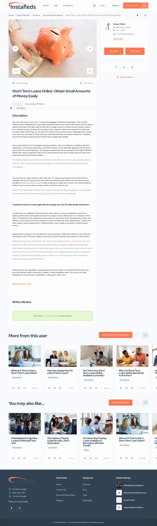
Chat (115, 51)
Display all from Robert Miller (116, 335)
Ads (56, 5)
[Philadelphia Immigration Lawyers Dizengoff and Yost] (119, 485)
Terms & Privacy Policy (65, 495)
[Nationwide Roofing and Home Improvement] (119, 492)
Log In (102, 5)
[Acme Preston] (119, 500)
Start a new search (120, 402)
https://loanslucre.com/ (21, 284)
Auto (85, 489)
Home (46, 5)
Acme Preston (129, 500)
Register (115, 5)
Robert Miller (119, 24)
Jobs (85, 495)
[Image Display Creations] (119, 507)
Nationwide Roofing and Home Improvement (136, 493)
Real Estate (87, 500)
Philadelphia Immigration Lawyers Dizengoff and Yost (135, 485)
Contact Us (68, 5)
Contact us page (19, 489)
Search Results (23, 15)
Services (36, 15)
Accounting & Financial (52, 15)
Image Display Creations (133, 507)
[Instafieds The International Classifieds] (22, 5)
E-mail (136, 51)
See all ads (118, 39)
